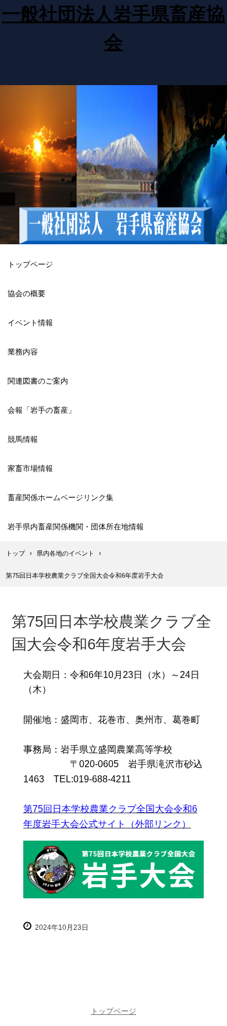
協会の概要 (26, 293)
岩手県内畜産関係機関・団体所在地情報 (76, 526)
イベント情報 (30, 322)
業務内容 (23, 351)
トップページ (30, 264)
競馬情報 (23, 439)
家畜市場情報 (30, 468)
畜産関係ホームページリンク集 (61, 497)
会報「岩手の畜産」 (42, 410)
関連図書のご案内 (38, 381)
